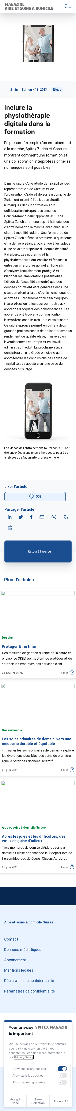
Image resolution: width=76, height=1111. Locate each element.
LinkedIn (38, 896)
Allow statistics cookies (27, 1075)
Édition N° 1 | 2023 (34, 89)
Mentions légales (18, 970)
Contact (11, 939)
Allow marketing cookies (28, 1082)
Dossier (7, 637)
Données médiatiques (22, 949)
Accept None (15, 1101)
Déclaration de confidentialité (29, 980)
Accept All (61, 1101)
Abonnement (15, 960)
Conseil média (12, 730)
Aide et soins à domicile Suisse (24, 827)
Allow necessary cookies (29, 1068)
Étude (57, 89)
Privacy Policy (23, 1057)
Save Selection (38, 1101)
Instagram (8, 896)
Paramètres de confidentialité (29, 991)
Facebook (67, 896)
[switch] (62, 1068)
